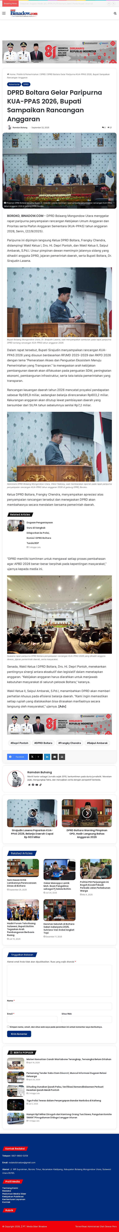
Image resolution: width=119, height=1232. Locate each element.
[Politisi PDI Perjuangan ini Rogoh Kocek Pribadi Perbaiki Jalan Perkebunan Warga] (96, 869)
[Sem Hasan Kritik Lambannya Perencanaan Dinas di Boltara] (23, 868)
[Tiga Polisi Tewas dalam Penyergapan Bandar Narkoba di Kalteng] (15, 1105)
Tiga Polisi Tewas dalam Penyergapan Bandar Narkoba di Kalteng (63, 1100)
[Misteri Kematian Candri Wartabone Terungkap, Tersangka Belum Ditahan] (15, 1063)
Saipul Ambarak (98, 743)
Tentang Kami (10, 1188)
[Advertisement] (59, 29)
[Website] (29, 785)
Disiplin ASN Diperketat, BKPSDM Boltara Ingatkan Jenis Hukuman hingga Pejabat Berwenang (65, 3)
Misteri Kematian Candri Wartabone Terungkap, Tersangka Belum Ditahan (68, 1059)
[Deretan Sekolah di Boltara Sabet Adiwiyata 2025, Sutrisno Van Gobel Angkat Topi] (59, 910)
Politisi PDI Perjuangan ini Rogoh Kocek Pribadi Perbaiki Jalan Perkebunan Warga (95, 886)
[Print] (62, 757)
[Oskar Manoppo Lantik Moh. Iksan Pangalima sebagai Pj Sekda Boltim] (59, 869)
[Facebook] (33, 785)
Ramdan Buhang (20, 127)
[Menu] (3, 14)
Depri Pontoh (20, 743)
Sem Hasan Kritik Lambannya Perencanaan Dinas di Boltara (21, 882)
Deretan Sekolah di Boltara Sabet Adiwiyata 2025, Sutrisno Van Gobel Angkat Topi (59, 928)
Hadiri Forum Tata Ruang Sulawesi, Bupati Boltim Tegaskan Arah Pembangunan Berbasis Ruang (21, 929)
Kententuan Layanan (13, 1199)
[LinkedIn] (47, 757)
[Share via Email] (54, 757)
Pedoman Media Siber (14, 1193)
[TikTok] (40, 785)
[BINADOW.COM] (24, 13)
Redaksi (6, 1190)
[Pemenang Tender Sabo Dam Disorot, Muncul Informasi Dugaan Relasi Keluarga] (15, 1077)
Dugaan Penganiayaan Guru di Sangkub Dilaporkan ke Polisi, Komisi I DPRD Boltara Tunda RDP (40, 533)
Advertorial (14, 84)
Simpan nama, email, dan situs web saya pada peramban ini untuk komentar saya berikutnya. (56, 1027)
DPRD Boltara (44, 743)
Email (10, 1014)
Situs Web (67, 1014)
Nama (11, 1000)
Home (12, 74)
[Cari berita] (115, 14)
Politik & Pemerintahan (28, 74)
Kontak (6, 1202)
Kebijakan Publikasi (13, 1196)
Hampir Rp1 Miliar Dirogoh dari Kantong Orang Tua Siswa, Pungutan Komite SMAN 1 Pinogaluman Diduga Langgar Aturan (69, 1116)
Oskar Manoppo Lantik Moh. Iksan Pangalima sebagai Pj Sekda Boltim (57, 886)
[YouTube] (37, 785)
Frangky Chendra (70, 743)
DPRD (43, 74)
